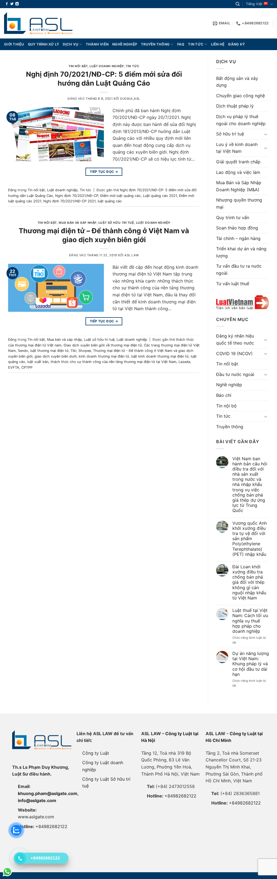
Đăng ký (236, 44)
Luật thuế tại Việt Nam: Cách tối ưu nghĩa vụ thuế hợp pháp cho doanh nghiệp (250, 621)
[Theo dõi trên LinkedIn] (17, 4)
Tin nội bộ (226, 405)
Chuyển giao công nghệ (240, 95)
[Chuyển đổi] (265, 134)
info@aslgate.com (37, 800)
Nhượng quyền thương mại (239, 203)
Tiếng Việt (254, 4)
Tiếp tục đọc (104, 172)
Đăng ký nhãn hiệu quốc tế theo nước (235, 339)
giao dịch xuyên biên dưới (56, 356)
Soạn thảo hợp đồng (237, 228)
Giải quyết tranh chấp (238, 161)
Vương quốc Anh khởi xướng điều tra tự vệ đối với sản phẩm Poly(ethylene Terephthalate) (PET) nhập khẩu (249, 539)
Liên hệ (218, 44)
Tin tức (195, 44)
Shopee (84, 351)
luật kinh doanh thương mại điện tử (160, 356)
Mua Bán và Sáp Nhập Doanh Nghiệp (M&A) (238, 186)
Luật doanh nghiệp (107, 66)
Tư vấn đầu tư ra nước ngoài (239, 269)
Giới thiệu (14, 44)
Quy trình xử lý (43, 44)
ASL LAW (131, 255)
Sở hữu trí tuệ (230, 134)
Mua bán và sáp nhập (78, 223)
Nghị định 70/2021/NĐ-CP (76, 196)
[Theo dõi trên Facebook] (6, 4)
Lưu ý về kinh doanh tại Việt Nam (237, 148)
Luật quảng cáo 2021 (160, 196)
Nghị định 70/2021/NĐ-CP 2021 (69, 201)
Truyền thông (155, 44)
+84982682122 (51, 826)
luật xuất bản (37, 362)
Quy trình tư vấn (232, 217)
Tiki (73, 351)
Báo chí (223, 395)
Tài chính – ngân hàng (238, 238)
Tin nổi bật (78, 66)
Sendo (23, 351)
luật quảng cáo (110, 201)
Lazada (184, 362)
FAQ (180, 44)
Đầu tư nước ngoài (235, 374)
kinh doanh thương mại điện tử (104, 356)
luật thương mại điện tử (49, 351)
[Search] (238, 4)
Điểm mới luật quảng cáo (120, 196)
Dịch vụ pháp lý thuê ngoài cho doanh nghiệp (241, 120)
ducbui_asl (130, 98)
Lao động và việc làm (238, 172)
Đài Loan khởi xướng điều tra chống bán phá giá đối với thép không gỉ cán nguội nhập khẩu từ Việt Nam (249, 582)
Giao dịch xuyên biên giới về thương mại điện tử (103, 345)
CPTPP (26, 367)
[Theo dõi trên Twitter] (12, 4)
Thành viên (97, 44)
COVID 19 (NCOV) (234, 353)
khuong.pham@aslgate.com (47, 793)
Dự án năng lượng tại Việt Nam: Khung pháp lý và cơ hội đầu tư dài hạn (250, 664)
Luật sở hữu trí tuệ (116, 223)
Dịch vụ (70, 44)
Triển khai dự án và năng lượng (241, 252)
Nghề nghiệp (124, 44)
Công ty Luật (95, 753)
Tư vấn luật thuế (232, 283)
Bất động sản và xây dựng (237, 82)
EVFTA (13, 367)
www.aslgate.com (36, 816)
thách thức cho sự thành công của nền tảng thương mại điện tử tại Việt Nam (113, 362)
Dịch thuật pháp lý (235, 106)
